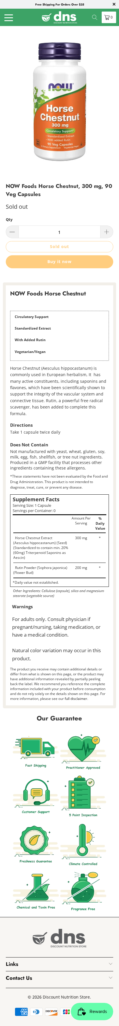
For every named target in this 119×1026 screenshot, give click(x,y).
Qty (9, 219)
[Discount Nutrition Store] (59, 17)
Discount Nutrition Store (66, 997)
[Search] (94, 17)
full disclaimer (76, 698)
